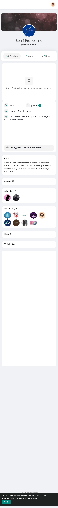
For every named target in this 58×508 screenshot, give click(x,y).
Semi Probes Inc (29, 40)
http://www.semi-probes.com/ (26, 147)
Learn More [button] (32, 498)
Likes (6, 234)
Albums (8, 181)
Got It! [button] (6, 502)
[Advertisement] (29, 279)
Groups (7, 244)
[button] (53, 4)
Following (8, 191)
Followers (8, 209)
